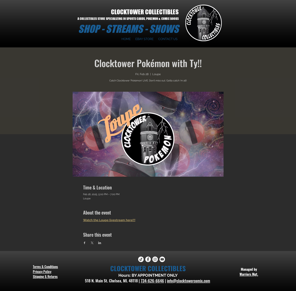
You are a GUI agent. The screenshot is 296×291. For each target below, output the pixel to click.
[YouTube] (162, 259)
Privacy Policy (42, 271)
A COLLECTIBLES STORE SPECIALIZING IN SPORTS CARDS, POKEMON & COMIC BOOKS (128, 18)
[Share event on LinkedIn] (99, 243)
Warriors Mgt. (249, 274)
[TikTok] (141, 259)
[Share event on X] (92, 243)
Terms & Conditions (45, 266)
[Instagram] (155, 259)
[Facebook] (148, 259)
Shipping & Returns (45, 276)
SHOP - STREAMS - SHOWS (128, 29)
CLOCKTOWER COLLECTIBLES (145, 12)
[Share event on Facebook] (84, 243)
